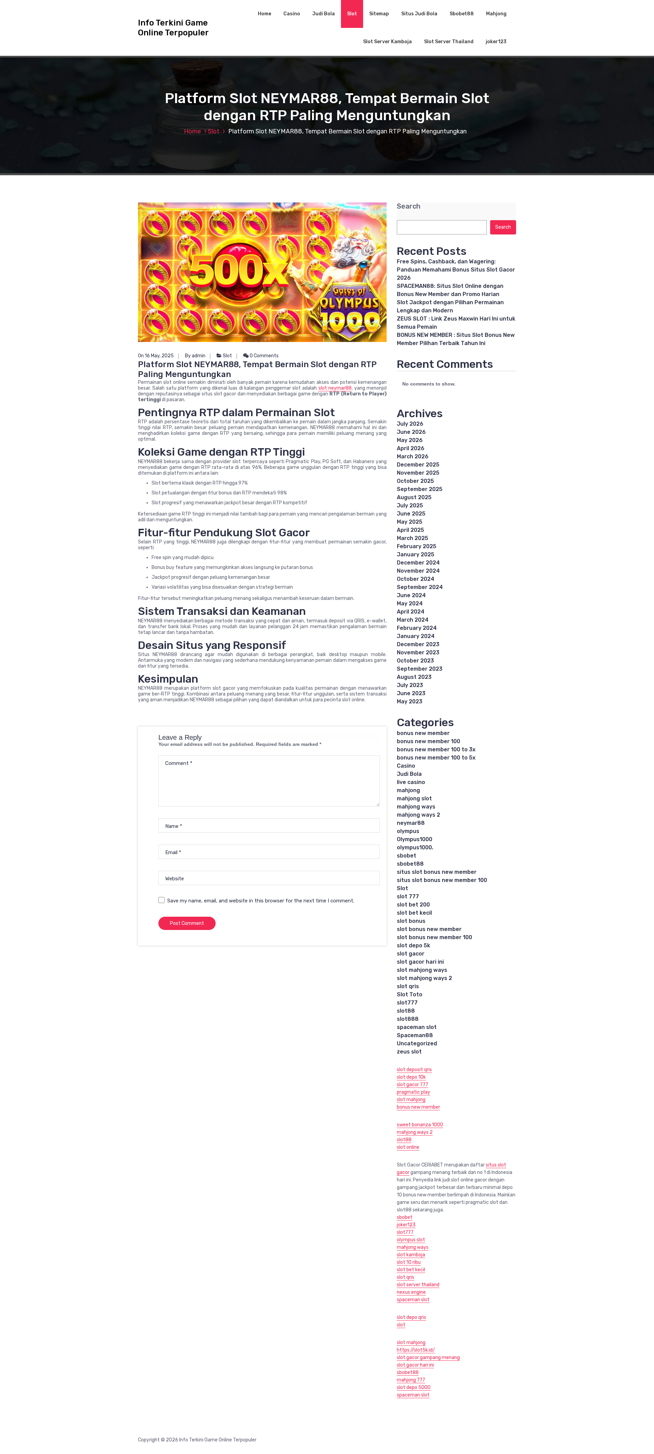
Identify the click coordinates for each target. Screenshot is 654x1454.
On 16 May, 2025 (156, 356)
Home (264, 14)
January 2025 (415, 554)
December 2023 (418, 644)
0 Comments (264, 356)
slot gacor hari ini (420, 962)
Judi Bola (323, 14)
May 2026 (410, 440)
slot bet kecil (414, 913)
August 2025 (414, 497)
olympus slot (411, 1240)
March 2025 (412, 538)
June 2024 (411, 595)
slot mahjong (411, 1099)
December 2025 (418, 464)
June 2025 (411, 513)
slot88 (406, 1011)
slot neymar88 (335, 388)
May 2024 (410, 603)
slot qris (408, 986)
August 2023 (414, 677)
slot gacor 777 (412, 1085)
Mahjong (496, 14)
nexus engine (411, 1292)
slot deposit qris (414, 1070)
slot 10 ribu (409, 1262)
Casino (291, 14)
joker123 (496, 42)
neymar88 (411, 823)
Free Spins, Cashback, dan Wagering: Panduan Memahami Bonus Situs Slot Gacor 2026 (456, 269)
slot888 (408, 1019)
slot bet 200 (413, 904)
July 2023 (410, 685)
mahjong (408, 790)
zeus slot (409, 1051)
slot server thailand (418, 1285)
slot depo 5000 (414, 1387)
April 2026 (410, 448)
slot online (408, 1147)
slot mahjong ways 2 (424, 978)
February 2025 (416, 546)
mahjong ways (416, 806)
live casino (411, 782)
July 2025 (410, 505)
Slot (352, 14)
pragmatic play (413, 1092)
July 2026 (410, 424)
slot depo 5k (413, 945)
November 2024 (418, 571)
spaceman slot (417, 1027)
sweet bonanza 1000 (420, 1125)
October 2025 (415, 481)
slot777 (407, 1002)
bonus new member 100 (428, 741)
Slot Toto (409, 994)
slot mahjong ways (422, 970)
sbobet (406, 855)
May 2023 (409, 701)
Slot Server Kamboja (387, 42)
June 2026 (411, 432)
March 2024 (413, 620)
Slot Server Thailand (448, 42)
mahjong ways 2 (418, 815)
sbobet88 (410, 864)
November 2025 (418, 473)
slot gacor (410, 953)
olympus (408, 831)
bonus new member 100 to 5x (436, 757)
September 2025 (419, 489)
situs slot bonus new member (437, 872)
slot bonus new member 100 (434, 937)
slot (401, 1325)
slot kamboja (411, 1255)
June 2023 (411, 693)
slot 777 (408, 896)
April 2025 (410, 530)
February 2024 (417, 628)
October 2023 (415, 660)
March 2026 (413, 456)
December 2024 (418, 562)
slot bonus (411, 921)
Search (408, 206)
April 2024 (410, 611)
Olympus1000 (414, 839)
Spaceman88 (415, 1035)
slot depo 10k (411, 1077)
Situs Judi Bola (419, 14)
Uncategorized (417, 1043)
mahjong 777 (411, 1380)
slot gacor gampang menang (428, 1357)
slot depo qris (411, 1317)
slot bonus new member (429, 929)
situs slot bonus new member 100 (442, 880)
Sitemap (379, 14)
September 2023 (419, 669)
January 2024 (416, 636)
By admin (195, 356)
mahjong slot (414, 798)
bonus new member (423, 733)
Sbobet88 (462, 14)
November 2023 (418, 652)
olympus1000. (415, 847)
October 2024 (415, 579)
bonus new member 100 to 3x (436, 749)
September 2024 (420, 587)
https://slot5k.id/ (416, 1350)
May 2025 (409, 522)
